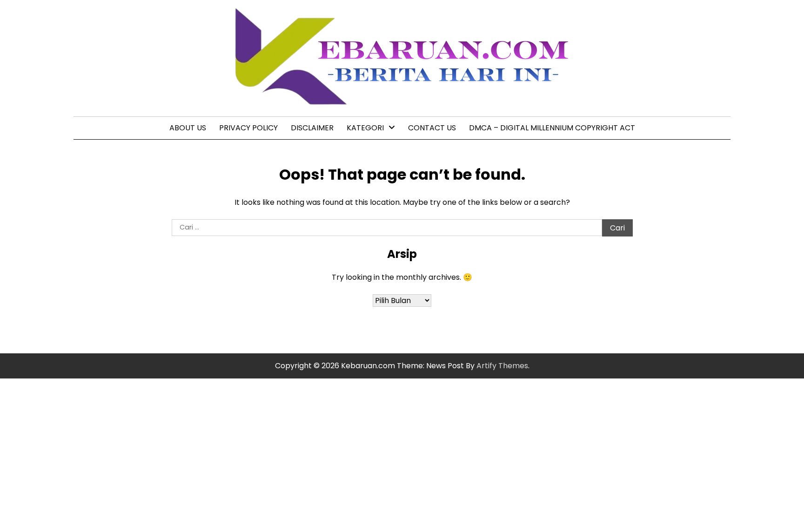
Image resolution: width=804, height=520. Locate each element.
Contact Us (432, 127)
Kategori (365, 127)
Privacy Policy (248, 127)
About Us (187, 127)
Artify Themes (502, 365)
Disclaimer (312, 127)
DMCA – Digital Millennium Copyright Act (552, 127)
